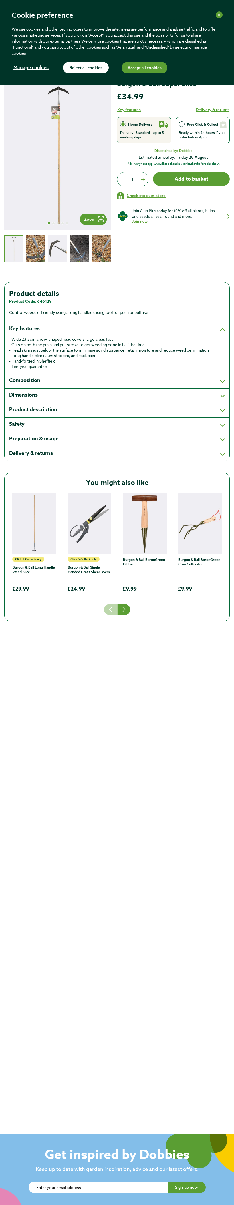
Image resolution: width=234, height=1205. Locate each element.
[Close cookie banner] (219, 14)
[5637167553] (90, 523)
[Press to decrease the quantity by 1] (122, 179)
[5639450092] (145, 523)
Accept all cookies (145, 68)
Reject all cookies (86, 68)
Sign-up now (186, 1187)
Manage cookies (31, 68)
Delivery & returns (212, 109)
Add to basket (191, 179)
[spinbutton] (132, 179)
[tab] (13, 248)
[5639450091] (200, 523)
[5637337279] (34, 523)
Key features (129, 109)
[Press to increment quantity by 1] (143, 179)
